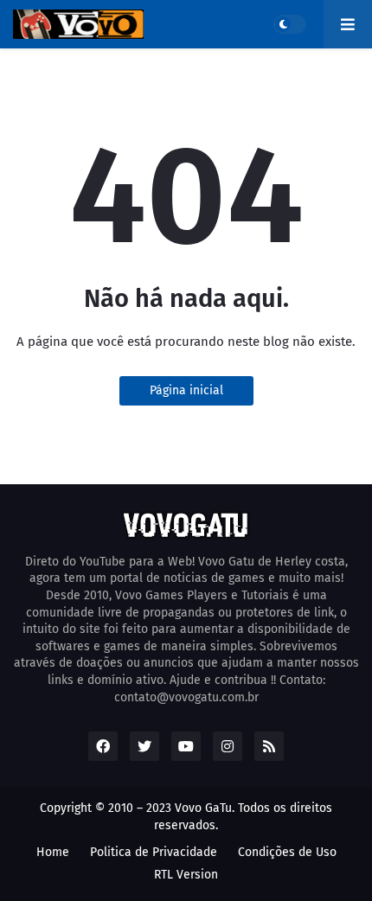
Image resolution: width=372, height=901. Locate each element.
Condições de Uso (287, 852)
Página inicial (186, 390)
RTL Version (186, 874)
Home (52, 852)
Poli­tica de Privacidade (153, 852)
